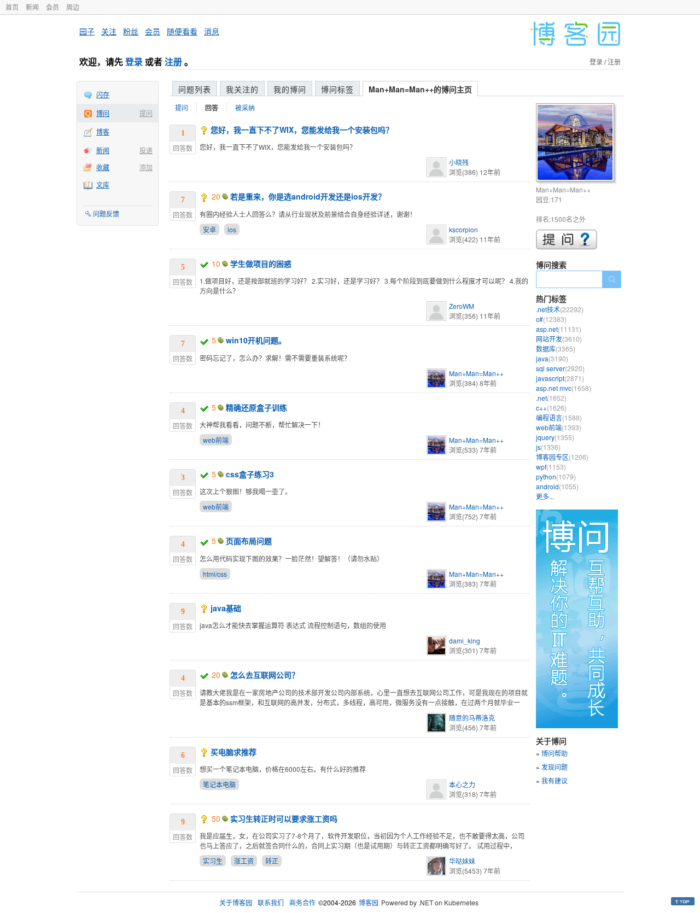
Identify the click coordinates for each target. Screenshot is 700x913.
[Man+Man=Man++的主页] (576, 144)
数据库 (555, 348)
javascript (560, 378)
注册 (173, 61)
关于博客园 (235, 902)
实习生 (213, 860)
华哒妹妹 (462, 860)
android (557, 486)
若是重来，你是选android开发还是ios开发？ (308, 196)
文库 (102, 184)
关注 (108, 31)
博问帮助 (554, 753)
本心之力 (462, 784)
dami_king (464, 640)
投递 (146, 150)
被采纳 (245, 107)
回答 (211, 108)
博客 (102, 131)
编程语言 (559, 417)
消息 (211, 31)
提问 (146, 113)
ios (232, 229)
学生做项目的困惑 (260, 263)
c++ (551, 407)
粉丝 (130, 31)
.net (551, 397)
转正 (271, 860)
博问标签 (337, 89)
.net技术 (560, 309)
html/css (215, 573)
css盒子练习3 (250, 474)
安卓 (209, 229)
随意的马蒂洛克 (472, 717)
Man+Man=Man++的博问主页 (420, 89)
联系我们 (271, 902)
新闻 (32, 6)
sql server (560, 368)
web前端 (216, 439)
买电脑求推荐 (233, 751)
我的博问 (289, 89)
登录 (134, 61)
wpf (551, 466)
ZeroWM (461, 306)
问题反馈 (106, 213)
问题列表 (194, 89)
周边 (72, 6)
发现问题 (554, 766)
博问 (102, 113)
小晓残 (459, 162)
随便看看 (182, 31)
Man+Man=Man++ (476, 373)
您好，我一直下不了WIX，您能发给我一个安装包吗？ (302, 129)
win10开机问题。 (256, 340)
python (556, 476)
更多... (545, 496)
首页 (12, 6)
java (552, 358)
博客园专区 (562, 456)
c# (551, 319)
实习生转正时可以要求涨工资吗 (283, 818)
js (548, 447)
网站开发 (559, 338)
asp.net (558, 328)
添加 (146, 167)
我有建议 (554, 780)
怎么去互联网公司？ (264, 674)
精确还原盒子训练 (256, 407)
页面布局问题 (249, 540)
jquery (555, 437)
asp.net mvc (563, 388)
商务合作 (302, 902)
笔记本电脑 (219, 784)
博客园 (368, 902)
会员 (52, 6)
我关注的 (242, 89)
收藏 (102, 167)
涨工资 (244, 860)
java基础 (226, 607)
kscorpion (463, 229)
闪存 (102, 94)
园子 (87, 31)
